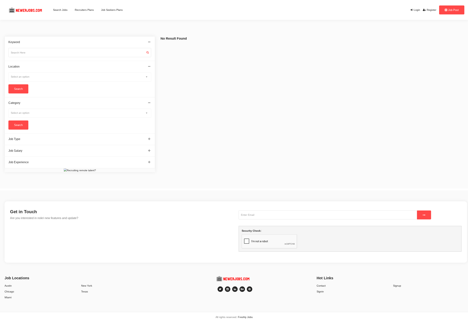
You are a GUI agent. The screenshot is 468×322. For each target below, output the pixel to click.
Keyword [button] (14, 42)
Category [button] (14, 102)
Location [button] (14, 66)
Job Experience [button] (18, 162)
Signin (320, 291)
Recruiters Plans (84, 9)
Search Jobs (60, 9)
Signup (397, 285)
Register (431, 9)
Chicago (9, 291)
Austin (8, 285)
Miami (8, 297)
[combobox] (79, 77)
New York (86, 285)
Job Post (453, 10)
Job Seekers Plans (112, 9)
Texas (84, 291)
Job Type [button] (14, 139)
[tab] (79, 42)
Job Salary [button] (15, 150)
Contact (321, 285)
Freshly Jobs (245, 317)
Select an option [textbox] (20, 76)
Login (417, 9)
